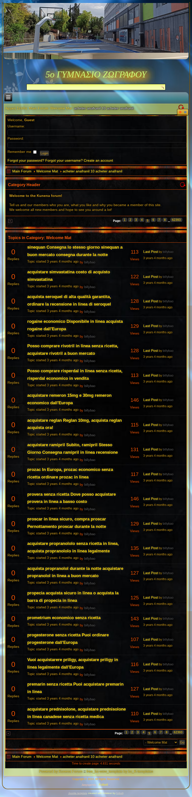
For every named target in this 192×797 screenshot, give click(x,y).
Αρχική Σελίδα (16, 108)
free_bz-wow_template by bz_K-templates (119, 771)
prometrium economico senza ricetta (63, 617)
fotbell (119, 793)
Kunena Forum (70, 771)
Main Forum (38, 108)
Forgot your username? (64, 160)
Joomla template (77, 793)
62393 (176, 220)
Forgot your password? (26, 160)
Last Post (150, 252)
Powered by (48, 771)
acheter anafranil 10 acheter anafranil (92, 171)
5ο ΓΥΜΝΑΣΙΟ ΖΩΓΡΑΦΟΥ (96, 74)
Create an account (98, 160)
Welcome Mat (61, 108)
